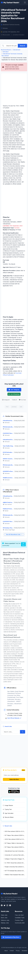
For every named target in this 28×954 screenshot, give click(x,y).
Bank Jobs (4, 917)
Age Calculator (9, 813)
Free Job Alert (19, 915)
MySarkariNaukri (6, 50)
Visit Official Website (13, 718)
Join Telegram (15, 389)
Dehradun (6, 51)
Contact (12, 950)
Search (22, 46)
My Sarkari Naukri (11, 2)
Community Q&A (20, 923)
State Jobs (4, 915)
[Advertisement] (14, 89)
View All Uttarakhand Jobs (13, 534)
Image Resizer (9, 805)
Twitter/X (14, 400)
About (6, 950)
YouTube (23, 400)
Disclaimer (24, 950)
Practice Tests (19, 920)
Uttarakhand (16, 50)
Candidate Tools (19, 917)
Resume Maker (9, 817)
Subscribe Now (14, 779)
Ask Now (23, 544)
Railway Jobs (5, 923)
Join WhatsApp (15, 394)
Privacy (18, 950)
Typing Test (8, 809)
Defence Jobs (5, 920)
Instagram (7, 400)
